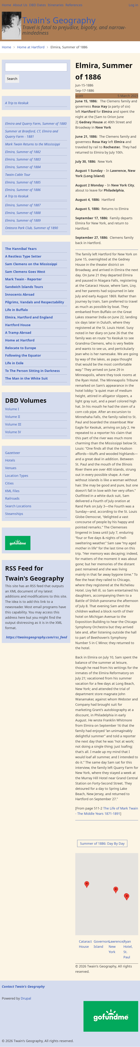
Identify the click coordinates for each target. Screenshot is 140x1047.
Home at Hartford (30, 47)
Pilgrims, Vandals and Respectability (34, 302)
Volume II (12, 416)
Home (6, 5)
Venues (10, 468)
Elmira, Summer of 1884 (23, 167)
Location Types (16, 475)
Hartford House (18, 325)
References (73, 5)
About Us (20, 5)
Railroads (12, 498)
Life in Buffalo (16, 310)
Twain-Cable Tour (17, 174)
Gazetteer (12, 453)
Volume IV (13, 432)
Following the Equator (23, 355)
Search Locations (18, 506)
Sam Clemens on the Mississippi (31, 264)
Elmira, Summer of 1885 (23, 182)
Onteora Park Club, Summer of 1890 (31, 228)
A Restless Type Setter (23, 256)
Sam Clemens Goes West (25, 271)
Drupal (26, 998)
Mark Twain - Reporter (23, 279)
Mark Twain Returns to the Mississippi (32, 144)
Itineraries (56, 5)
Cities (9, 483)
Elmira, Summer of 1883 (23, 159)
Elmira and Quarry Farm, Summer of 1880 (36, 123)
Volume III (13, 424)
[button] (116, 890)
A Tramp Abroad (18, 332)
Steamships (14, 513)
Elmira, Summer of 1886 (23, 190)
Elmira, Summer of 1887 (23, 205)
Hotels (10, 460)
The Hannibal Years (21, 248)
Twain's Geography (59, 20)
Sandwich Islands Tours (24, 287)
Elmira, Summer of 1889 (23, 220)
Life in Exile (14, 363)
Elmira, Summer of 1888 (23, 212)
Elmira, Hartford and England (29, 317)
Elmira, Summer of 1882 (23, 152)
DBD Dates (37, 5)
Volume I (12, 409)
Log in (133, 5)
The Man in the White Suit (26, 378)
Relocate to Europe (20, 348)
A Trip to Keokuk (16, 103)
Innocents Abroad (19, 294)
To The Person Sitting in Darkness (32, 370)
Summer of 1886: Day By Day (102, 843)
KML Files (12, 491)
